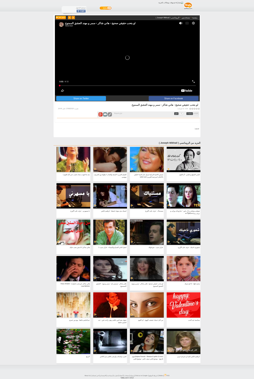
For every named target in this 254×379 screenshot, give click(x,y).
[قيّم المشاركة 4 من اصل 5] (192, 109)
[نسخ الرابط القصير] (110, 114)
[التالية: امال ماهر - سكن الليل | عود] (69, 17)
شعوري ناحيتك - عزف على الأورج (189, 247)
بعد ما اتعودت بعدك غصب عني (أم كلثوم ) (76, 175)
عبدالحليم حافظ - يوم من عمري (79, 320)
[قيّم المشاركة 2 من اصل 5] (197, 109)
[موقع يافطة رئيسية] (187, 10)
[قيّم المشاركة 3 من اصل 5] (194, 109)
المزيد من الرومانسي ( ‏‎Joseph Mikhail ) (179, 143)
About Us (87, 375)
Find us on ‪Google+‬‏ (141, 375)
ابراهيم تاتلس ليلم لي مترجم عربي (188, 356)
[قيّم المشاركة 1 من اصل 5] (199, 109)
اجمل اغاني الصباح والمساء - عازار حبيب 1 (112, 247)
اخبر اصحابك (95, 375)
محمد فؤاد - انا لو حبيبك (192, 284)
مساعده (109, 375)
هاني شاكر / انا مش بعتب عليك (80, 247)
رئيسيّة (132, 375)
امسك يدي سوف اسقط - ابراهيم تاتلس (113, 211)
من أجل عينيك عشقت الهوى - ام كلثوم (150, 320)
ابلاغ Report (118, 113)
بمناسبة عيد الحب (194, 320)
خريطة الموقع (153, 375)
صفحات (126, 375)
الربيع (88, 356)
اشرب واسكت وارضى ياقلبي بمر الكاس (113, 356)
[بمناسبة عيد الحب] (183, 317)
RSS (167, 375)
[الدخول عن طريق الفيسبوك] (81, 12)
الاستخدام (103, 375)
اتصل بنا (116, 375)
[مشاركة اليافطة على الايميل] (105, 114)
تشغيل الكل (61, 17)
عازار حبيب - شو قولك (155, 247)
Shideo (161, 375)
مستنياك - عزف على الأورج (154, 211)
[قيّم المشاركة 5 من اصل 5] (190, 109)
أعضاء (121, 375)
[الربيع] (73, 353)
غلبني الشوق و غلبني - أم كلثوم (189, 175)
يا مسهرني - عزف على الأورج (80, 211)
